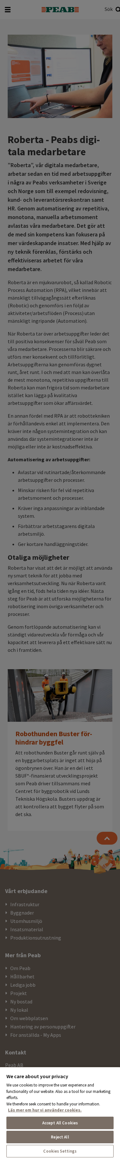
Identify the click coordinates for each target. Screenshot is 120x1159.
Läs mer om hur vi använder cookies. (45, 1110)
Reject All (60, 1137)
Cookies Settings (59, 1151)
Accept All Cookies (60, 1123)
